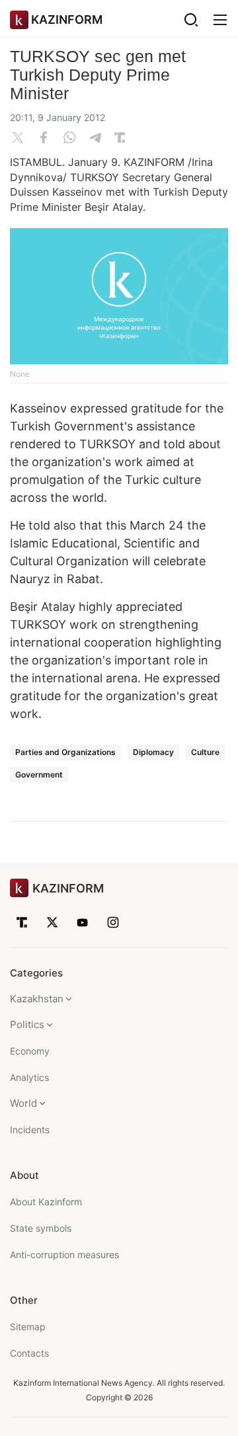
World (23, 1103)
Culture (205, 752)
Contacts (29, 1353)
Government (39, 774)
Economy (30, 1051)
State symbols (40, 1228)
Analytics (29, 1077)
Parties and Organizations (65, 752)
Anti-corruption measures (64, 1254)
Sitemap (28, 1326)
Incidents (30, 1129)
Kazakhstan (36, 998)
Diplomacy (153, 752)
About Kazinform (46, 1201)
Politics (27, 1024)
